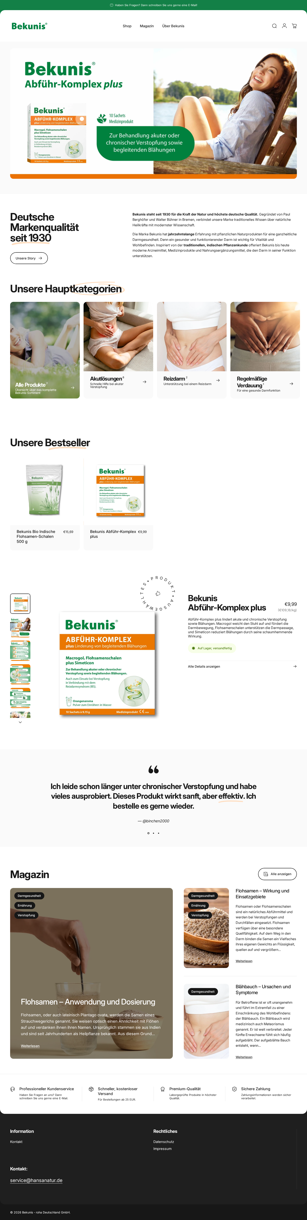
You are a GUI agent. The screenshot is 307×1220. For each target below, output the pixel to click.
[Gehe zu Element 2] (20, 627)
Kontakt (16, 1142)
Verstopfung (26, 915)
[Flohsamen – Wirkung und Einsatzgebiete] (206, 928)
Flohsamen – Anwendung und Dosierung (88, 1001)
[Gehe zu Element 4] (20, 674)
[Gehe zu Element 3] (20, 651)
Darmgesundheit (29, 895)
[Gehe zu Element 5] (20, 698)
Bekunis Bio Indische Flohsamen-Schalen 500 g (36, 536)
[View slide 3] (158, 833)
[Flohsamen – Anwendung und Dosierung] (91, 973)
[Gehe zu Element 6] (20, 722)
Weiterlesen (30, 1046)
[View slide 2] (153, 833)
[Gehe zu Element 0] (20, 604)
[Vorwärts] (162, 671)
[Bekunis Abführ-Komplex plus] (81, 118)
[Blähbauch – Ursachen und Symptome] (206, 1021)
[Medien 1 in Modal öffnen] (103, 663)
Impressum (162, 1149)
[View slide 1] (148, 833)
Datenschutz (163, 1142)
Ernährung (25, 905)
